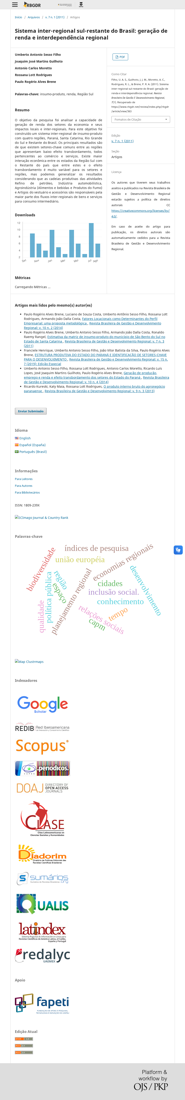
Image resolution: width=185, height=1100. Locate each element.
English (24, 438)
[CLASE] (42, 835)
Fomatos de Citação (128, 119)
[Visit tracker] (29, 662)
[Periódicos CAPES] (42, 775)
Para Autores (23, 486)
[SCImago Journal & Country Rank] (41, 517)
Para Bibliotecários (27, 492)
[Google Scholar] (42, 713)
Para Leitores (23, 479)
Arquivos (34, 17)
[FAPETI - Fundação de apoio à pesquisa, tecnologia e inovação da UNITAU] (42, 1013)
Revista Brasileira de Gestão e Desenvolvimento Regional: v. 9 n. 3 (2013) (100, 391)
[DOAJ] (42, 795)
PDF (122, 57)
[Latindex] (42, 942)
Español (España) (32, 445)
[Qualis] (42, 914)
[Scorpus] (42, 755)
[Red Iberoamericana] (42, 732)
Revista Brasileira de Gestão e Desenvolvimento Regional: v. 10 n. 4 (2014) (96, 379)
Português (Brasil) (32, 452)
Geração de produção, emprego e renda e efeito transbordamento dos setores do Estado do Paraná (90, 375)
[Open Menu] (14, 4)
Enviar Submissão (31, 411)
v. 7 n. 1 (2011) (55, 17)
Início (18, 17)
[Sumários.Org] (42, 886)
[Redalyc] (42, 961)
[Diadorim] (42, 864)
